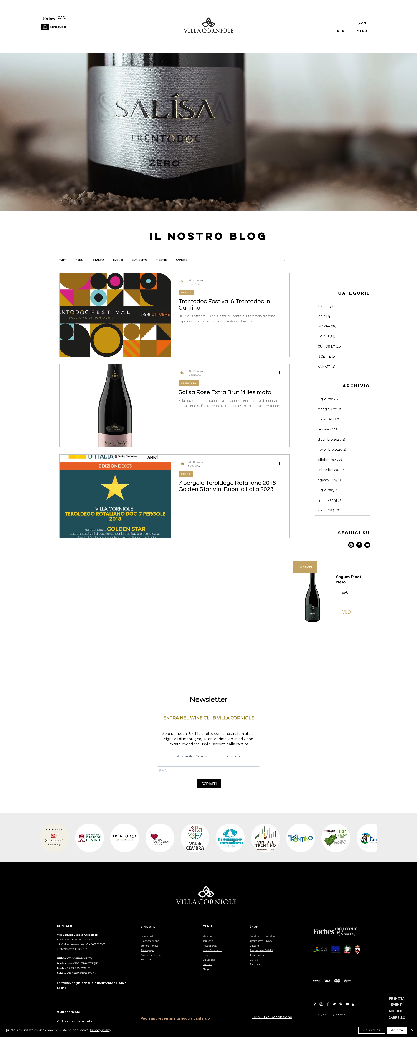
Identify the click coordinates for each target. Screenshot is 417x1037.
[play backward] (45, 838)
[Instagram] (351, 545)
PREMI (79, 260)
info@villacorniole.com (70, 944)
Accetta (397, 1030)
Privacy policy (100, 1030)
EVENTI (118, 260)
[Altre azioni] (280, 282)
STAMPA (98, 260)
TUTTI (63, 260)
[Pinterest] (341, 1004)
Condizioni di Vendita (262, 936)
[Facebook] (359, 545)
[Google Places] (315, 1004)
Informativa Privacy (261, 940)
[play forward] (371, 838)
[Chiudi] (411, 1030)
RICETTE (161, 260)
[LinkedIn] (354, 1004)
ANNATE (181, 260)
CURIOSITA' (139, 260)
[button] (284, 260)
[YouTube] (367, 545)
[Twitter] (334, 1004)
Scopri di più (371, 1030)
